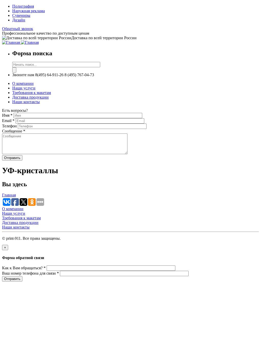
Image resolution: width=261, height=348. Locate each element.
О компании (23, 83)
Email (8, 120)
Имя (7, 115)
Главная (9, 195)
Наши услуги (23, 88)
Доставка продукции (30, 97)
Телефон (10, 126)
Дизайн (18, 20)
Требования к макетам (31, 92)
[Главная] (11, 42)
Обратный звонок (17, 28)
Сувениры (21, 15)
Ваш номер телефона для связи (30, 273)
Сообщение (13, 131)
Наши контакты (26, 102)
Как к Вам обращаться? (24, 268)
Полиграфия (23, 6)
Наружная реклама (28, 11)
